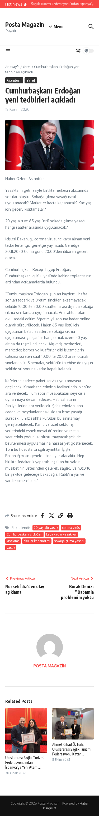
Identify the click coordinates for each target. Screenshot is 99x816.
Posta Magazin (24, 24)
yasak (11, 548)
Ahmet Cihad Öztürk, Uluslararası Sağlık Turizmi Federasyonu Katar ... (71, 749)
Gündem (14, 80)
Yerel (27, 67)
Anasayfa (12, 67)
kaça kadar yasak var (61, 534)
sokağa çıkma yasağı (69, 541)
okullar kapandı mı (36, 541)
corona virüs (71, 528)
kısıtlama (13, 541)
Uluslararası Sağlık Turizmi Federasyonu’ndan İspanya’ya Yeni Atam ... (24, 762)
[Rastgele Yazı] (78, 51)
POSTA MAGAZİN (50, 665)
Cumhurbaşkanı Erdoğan (24, 534)
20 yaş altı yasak (46, 528)
